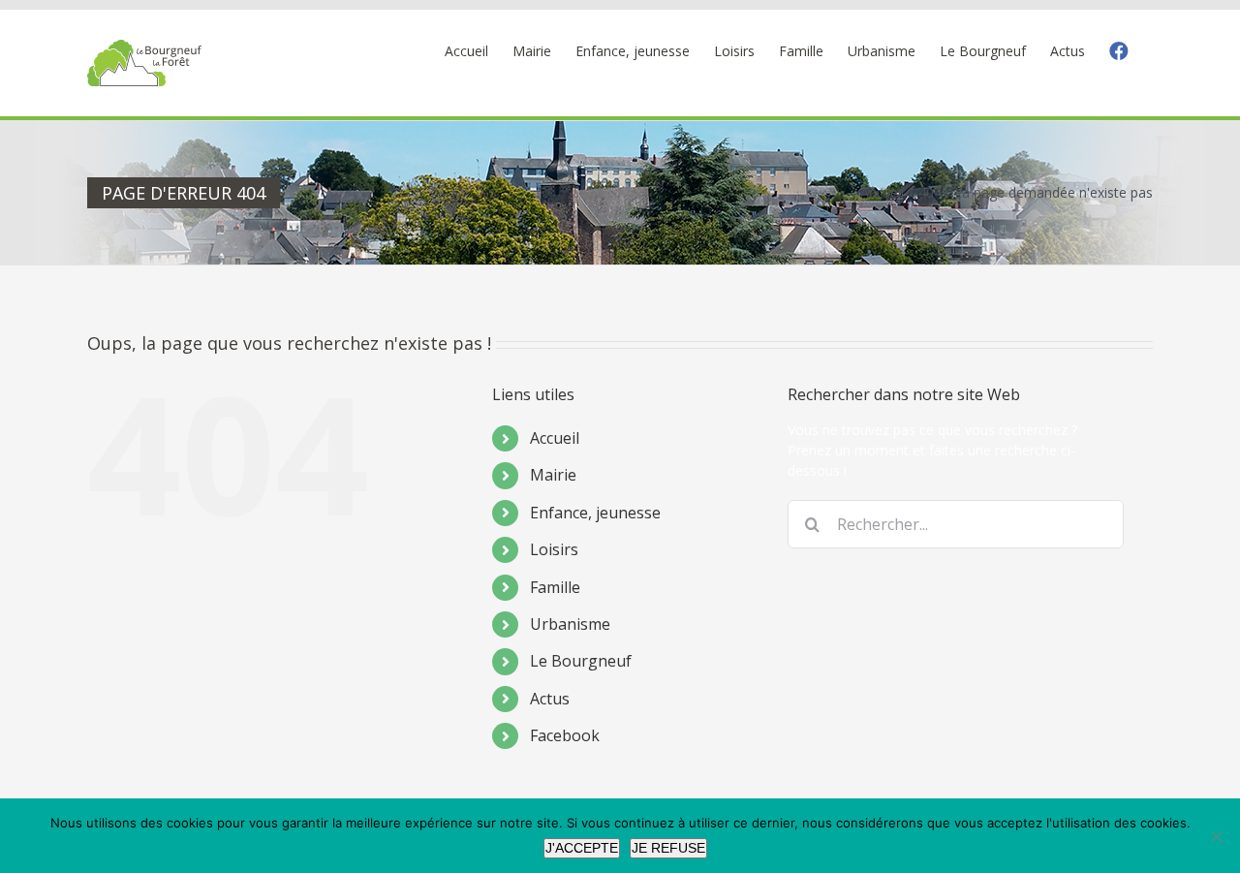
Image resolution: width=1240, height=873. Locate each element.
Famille (555, 587)
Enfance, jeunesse (595, 512)
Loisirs (554, 549)
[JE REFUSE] (1215, 836)
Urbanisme (570, 624)
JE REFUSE (668, 848)
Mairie (553, 474)
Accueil (554, 438)
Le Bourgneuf (581, 660)
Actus (550, 698)
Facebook (565, 735)
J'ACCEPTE (581, 848)
